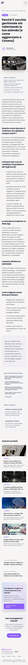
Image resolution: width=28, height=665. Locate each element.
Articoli (13, 656)
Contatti (19, 656)
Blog (8, 10)
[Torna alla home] (2, 2)
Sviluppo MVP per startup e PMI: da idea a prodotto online (13, 393)
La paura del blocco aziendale (11, 89)
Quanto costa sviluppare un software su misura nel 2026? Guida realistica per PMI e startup (14, 377)
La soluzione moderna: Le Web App (13, 87)
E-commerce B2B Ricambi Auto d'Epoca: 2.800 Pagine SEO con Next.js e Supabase (14, 383)
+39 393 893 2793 (8, 653)
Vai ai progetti (8, 396)
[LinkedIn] (18, 651)
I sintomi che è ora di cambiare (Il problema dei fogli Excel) (12, 84)
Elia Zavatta (7, 649)
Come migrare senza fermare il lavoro (13, 92)
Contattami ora (14, 635)
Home (3, 10)
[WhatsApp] (16, 651)
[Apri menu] (25, 2)
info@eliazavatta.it (8, 651)
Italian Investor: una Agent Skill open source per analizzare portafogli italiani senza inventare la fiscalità (14, 388)
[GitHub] (14, 651)
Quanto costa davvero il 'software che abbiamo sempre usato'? (14, 81)
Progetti (8, 656)
